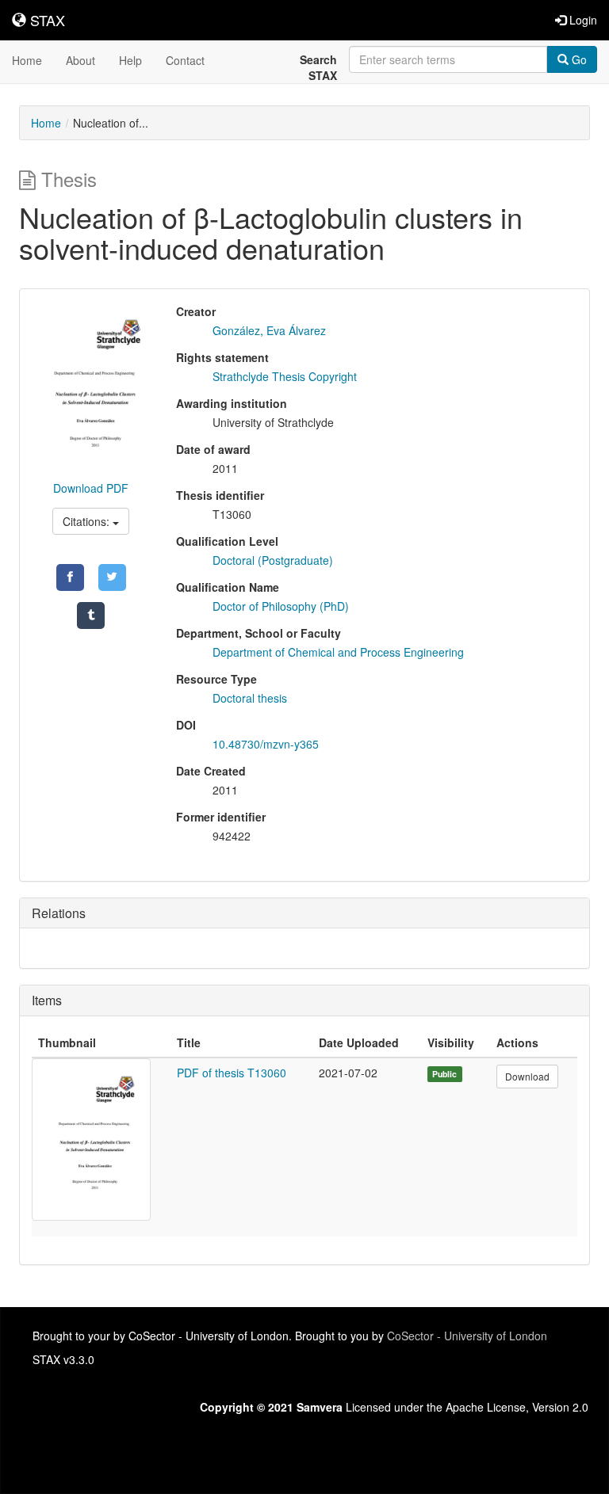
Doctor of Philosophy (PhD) (281, 606)
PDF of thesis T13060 (231, 1072)
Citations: (88, 521)
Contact (185, 60)
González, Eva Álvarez (269, 330)
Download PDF (90, 488)
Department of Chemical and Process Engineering (338, 652)
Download (527, 1076)
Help (130, 60)
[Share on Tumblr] (91, 615)
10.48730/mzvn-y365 (266, 744)
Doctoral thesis (250, 698)
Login (581, 20)
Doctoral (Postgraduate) (273, 560)
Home (27, 60)
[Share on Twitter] (112, 577)
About (80, 60)
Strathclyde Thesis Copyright (285, 376)
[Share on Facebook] (70, 577)
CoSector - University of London (467, 1335)
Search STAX (318, 67)
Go (578, 59)
